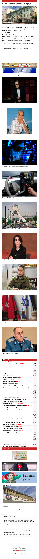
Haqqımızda (18, 553)
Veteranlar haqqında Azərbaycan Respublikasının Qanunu (12, 528)
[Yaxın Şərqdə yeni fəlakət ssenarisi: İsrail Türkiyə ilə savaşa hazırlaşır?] (19, 308)
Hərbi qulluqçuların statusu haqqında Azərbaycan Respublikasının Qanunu (15, 524)
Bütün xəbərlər (6, 448)
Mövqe (19, 75)
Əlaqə (22, 553)
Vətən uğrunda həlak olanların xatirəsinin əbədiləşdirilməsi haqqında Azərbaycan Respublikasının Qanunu (18, 518)
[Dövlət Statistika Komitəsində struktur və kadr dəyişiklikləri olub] (19, 494)
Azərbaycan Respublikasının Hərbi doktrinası (10, 516)
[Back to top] (36, 556)
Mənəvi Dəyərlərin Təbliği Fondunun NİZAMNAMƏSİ (11, 536)
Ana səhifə (14, 553)
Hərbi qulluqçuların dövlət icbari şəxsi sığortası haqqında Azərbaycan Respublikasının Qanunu (18, 530)
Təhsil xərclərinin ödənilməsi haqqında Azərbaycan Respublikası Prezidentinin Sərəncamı (17, 534)
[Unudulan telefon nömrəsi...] (19, 121)
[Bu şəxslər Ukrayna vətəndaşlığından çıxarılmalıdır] (19, 277)
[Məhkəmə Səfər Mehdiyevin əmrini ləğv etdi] (19, 339)
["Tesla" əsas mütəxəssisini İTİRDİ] (19, 184)
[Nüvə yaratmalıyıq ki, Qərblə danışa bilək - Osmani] (19, 215)
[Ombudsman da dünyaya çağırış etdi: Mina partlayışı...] (19, 246)
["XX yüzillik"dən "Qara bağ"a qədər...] (19, 90)
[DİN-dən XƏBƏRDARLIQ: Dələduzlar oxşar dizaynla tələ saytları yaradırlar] (19, 152)
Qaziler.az (17, 550)
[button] (34, 498)
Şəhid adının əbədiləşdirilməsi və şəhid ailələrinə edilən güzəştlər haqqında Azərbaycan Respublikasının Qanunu (17, 526)
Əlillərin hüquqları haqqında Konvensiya (10, 532)
